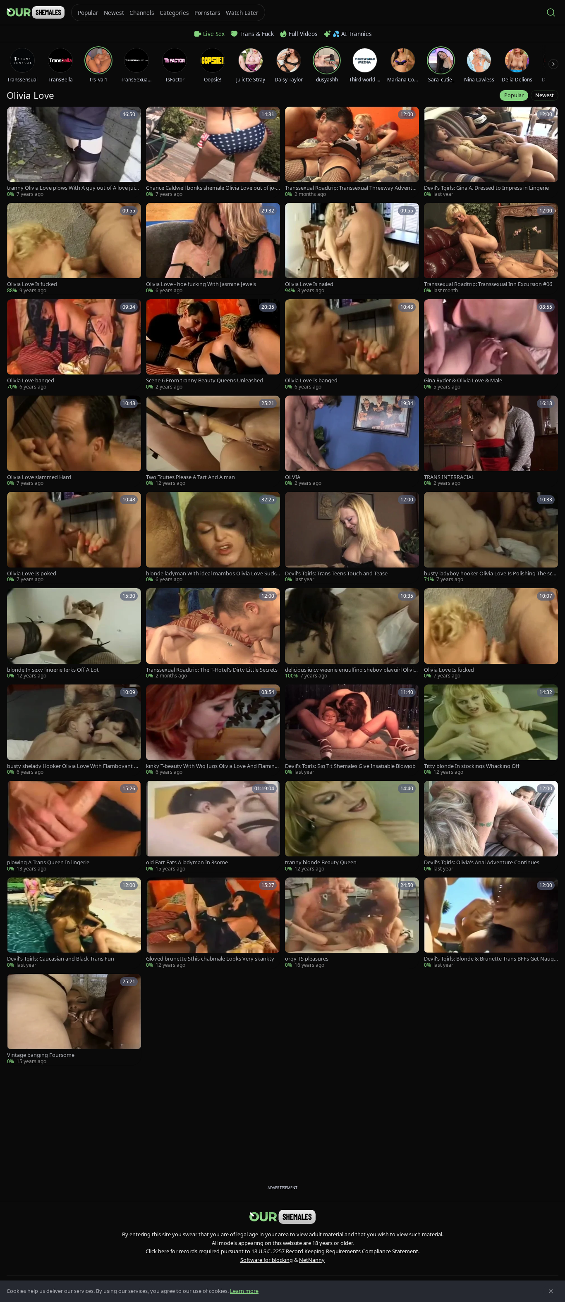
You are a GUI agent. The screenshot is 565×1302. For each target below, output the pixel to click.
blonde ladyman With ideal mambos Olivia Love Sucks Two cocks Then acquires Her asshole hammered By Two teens (212, 573)
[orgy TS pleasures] (352, 923)
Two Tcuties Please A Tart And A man (190, 477)
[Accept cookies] (550, 1291)
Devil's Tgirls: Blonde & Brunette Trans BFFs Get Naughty (490, 958)
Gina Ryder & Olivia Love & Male (463, 380)
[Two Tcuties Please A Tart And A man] (213, 441)
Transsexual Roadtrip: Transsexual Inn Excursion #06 (488, 284)
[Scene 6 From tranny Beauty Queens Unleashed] (213, 345)
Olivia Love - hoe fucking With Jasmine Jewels (201, 284)
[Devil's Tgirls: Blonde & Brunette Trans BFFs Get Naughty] (491, 923)
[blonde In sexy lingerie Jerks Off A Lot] (74, 634)
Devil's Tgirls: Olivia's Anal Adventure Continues (481, 862)
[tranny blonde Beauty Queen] (352, 826)
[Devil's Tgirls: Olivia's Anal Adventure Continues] (491, 826)
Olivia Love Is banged (311, 380)
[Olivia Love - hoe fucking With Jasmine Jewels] (213, 248)
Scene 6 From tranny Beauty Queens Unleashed (204, 380)
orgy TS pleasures (306, 958)
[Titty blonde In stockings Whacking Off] (491, 730)
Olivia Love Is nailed (309, 284)
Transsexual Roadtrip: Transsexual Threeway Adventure (351, 188)
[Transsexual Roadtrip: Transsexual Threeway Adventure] (352, 152)
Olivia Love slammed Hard (39, 477)
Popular (514, 95)
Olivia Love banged (30, 380)
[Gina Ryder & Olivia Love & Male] (491, 345)
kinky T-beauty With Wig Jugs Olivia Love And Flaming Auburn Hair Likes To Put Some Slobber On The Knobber (212, 766)
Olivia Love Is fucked (32, 284)
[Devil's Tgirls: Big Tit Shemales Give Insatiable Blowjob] (352, 730)
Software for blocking (266, 1260)
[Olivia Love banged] (74, 345)
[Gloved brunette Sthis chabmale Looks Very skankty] (213, 923)
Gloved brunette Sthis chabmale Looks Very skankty (210, 958)
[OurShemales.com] (36, 12)
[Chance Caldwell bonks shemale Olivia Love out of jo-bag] (213, 152)
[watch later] (16, 116)
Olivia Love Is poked (31, 573)
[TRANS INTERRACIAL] (491, 441)
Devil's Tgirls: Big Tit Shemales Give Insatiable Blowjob (350, 766)
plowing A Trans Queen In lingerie (48, 862)
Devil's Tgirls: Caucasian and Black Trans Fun (60, 958)
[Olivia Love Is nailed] (352, 248)
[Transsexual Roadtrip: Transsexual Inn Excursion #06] (491, 248)
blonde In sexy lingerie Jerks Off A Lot (53, 669)
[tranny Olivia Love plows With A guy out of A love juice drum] (74, 152)
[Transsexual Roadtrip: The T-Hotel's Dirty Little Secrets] (213, 634)
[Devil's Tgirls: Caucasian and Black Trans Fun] (74, 923)
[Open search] (550, 12)
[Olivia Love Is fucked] (74, 248)
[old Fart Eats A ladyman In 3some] (213, 826)
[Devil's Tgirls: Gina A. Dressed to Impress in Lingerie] (491, 152)
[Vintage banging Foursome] (74, 1019)
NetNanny (312, 1260)
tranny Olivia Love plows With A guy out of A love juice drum (73, 188)
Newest (544, 95)
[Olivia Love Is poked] (74, 537)
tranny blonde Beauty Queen (321, 862)
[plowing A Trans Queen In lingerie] (74, 826)
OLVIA (292, 477)
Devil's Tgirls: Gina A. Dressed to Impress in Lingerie (486, 188)
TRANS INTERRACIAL (449, 477)
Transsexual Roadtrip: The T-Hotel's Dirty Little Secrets (212, 669)
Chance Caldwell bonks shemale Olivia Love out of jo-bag (212, 188)
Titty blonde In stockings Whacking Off (472, 766)
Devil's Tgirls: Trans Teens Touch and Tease (336, 573)
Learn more (244, 1291)
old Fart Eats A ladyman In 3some (187, 862)
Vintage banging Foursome (40, 1055)
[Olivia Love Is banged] (352, 345)
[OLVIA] (352, 441)
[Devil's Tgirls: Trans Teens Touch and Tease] (352, 537)
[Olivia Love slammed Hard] (74, 441)
